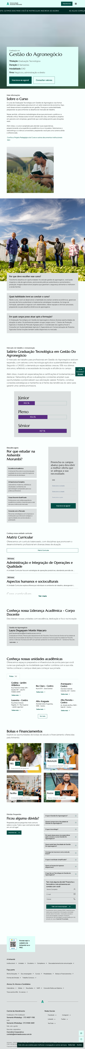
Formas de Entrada (13, 978)
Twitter (63, 1019)
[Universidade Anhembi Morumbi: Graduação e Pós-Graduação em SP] (14, 3)
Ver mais (42, 596)
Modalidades (48, 974)
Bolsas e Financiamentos (63, 974)
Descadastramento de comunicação (60, 963)
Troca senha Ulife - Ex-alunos (16, 992)
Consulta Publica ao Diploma (53, 988)
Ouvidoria (30, 963)
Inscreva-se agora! (20, 80)
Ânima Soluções (12, 974)
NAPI (38, 988)
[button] (81, 1033)
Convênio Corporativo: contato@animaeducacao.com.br (19, 1033)
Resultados (29, 988)
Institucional (11, 963)
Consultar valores (44, 80)
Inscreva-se (67, 4)
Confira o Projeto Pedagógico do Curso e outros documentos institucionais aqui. (34, 138)
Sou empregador (26, 974)
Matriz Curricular (43, 550)
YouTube (50, 1023)
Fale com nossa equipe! (59, 906)
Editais (20, 988)
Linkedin (50, 1019)
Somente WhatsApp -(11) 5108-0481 (21, 1023)
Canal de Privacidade (62, 919)
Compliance (41, 963)
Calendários (10, 988)
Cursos (37, 974)
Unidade (21, 963)
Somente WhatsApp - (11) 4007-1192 (21, 1017)
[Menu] (75, 4)
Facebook (51, 1015)
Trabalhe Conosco (28, 978)
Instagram (65, 1015)
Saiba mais (15, 695)
